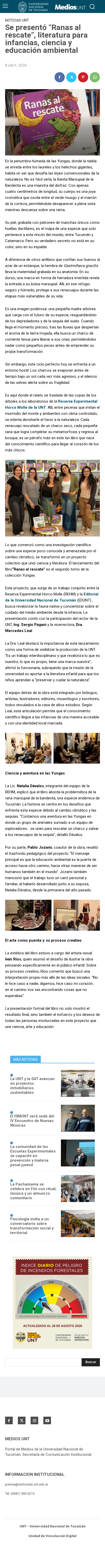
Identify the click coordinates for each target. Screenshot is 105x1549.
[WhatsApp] (95, 77)
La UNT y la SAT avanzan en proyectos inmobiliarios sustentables (32, 1086)
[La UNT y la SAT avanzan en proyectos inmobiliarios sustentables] (78, 1083)
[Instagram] (34, 1420)
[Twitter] (71, 77)
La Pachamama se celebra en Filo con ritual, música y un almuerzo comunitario (33, 1191)
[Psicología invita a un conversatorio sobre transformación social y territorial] (78, 1223)
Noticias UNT (17, 20)
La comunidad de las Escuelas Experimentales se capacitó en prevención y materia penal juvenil (33, 1155)
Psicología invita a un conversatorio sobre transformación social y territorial (32, 1226)
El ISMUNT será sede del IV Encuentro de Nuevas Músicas (32, 1121)
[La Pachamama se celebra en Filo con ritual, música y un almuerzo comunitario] (78, 1188)
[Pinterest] (83, 77)
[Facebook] (60, 77)
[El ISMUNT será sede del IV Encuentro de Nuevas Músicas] (78, 1118)
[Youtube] (47, 1420)
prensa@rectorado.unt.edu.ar (26, 1484)
